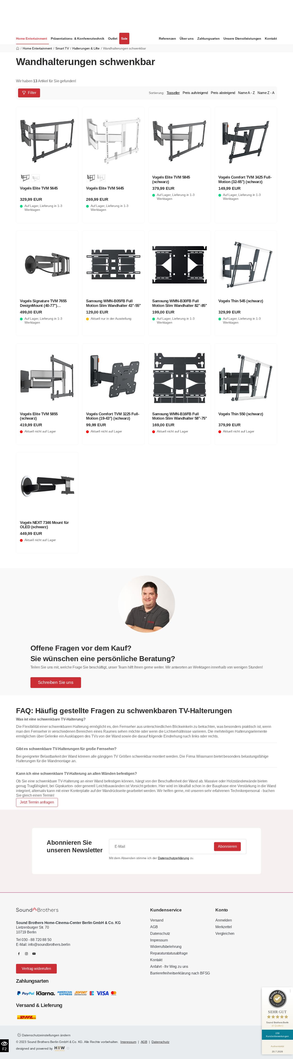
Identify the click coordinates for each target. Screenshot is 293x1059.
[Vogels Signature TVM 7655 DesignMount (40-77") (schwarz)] (47, 264)
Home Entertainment (31, 38)
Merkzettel (223, 927)
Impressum (159, 940)
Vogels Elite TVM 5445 (105, 188)
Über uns (187, 38)
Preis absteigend (223, 93)
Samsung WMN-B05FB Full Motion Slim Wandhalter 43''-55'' (113, 303)
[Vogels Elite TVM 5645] (47, 141)
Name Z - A (266, 93)
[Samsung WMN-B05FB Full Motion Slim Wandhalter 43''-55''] (113, 264)
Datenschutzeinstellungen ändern (46, 1035)
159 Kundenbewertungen (277, 1034)
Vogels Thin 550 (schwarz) (240, 414)
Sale (124, 38)
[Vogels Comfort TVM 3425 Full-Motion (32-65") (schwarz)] (245, 141)
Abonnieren (227, 846)
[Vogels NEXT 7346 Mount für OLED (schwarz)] (47, 486)
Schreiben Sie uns (55, 682)
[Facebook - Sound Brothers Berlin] (19, 954)
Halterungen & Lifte (86, 48)
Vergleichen (224, 933)
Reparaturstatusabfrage (168, 953)
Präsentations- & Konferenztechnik (77, 38)
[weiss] (35, 178)
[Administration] (68, 1048)
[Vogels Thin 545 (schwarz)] (245, 264)
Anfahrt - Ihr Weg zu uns (169, 966)
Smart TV (62, 48)
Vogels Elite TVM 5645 (39, 188)
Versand (156, 920)
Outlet (112, 38)
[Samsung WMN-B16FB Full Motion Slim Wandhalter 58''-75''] (179, 377)
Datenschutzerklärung (173, 858)
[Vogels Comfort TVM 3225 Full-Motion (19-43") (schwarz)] (113, 377)
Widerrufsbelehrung (166, 947)
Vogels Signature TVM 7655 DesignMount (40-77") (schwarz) (43, 305)
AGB (154, 927)
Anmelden (223, 920)
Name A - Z (246, 93)
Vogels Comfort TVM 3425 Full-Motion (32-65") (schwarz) (244, 179)
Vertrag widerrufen (36, 969)
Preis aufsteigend (195, 93)
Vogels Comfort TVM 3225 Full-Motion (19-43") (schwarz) (112, 416)
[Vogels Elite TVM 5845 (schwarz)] (179, 141)
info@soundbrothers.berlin (49, 944)
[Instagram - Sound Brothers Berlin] (26, 954)
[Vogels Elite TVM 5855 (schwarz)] (47, 377)
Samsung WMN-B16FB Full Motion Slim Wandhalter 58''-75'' (179, 416)
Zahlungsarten (208, 38)
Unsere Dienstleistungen (242, 38)
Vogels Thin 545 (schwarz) (240, 301)
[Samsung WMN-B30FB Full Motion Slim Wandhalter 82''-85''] (179, 264)
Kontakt (271, 38)
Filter (32, 93)
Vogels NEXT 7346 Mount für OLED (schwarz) (44, 524)
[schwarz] (25, 178)
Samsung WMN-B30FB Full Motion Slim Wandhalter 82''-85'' (179, 303)
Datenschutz (160, 933)
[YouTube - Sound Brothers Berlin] (34, 954)
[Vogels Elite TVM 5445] (113, 141)
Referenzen (167, 38)
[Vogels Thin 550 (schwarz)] (245, 377)
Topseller (173, 93)
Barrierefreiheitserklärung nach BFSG (180, 973)
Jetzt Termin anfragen (37, 802)
